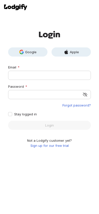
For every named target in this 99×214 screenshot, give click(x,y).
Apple (74, 52)
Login (49, 125)
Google (31, 52)
